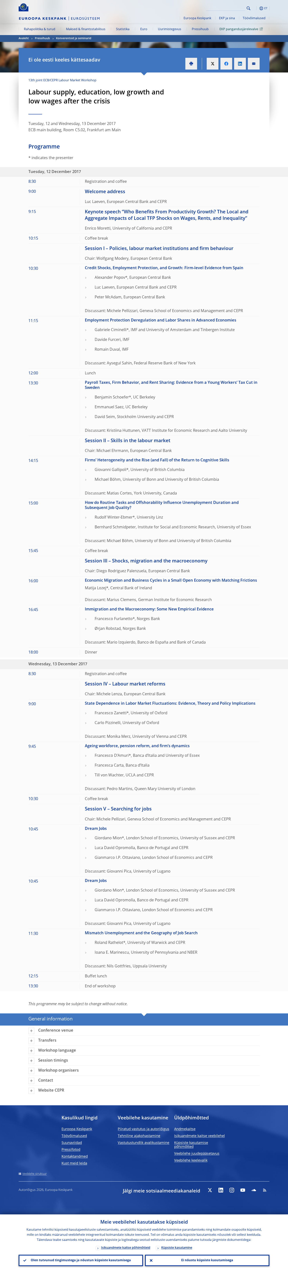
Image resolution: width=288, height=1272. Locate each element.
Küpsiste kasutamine (176, 1247)
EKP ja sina (227, 18)
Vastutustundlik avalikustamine (143, 1143)
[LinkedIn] (221, 1190)
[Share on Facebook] (226, 64)
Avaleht (24, 38)
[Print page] (191, 64)
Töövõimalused (254, 18)
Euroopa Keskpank (197, 18)
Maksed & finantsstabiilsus (85, 29)
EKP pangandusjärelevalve (238, 29)
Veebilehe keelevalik (190, 1160)
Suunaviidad (72, 1143)
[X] (210, 1190)
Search (248, 8)
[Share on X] (212, 64)
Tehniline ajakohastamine (139, 1136)
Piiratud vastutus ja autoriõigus (143, 1129)
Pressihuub (200, 29)
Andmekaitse (185, 1129)
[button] (255, 8)
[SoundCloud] (253, 1190)
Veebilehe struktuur (34, 1173)
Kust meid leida (74, 1163)
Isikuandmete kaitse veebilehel (199, 1136)
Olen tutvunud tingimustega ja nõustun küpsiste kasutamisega (81, 1260)
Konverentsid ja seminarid (73, 38)
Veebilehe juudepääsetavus (196, 1153)
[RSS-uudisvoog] (264, 1190)
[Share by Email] (254, 64)
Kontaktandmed (75, 1156)
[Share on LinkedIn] (240, 64)
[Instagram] (231, 1190)
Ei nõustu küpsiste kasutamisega (207, 1260)
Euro (143, 29)
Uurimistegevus (169, 29)
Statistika (123, 29)
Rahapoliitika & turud (39, 29)
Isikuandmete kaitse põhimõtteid (125, 1247)
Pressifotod (71, 1150)
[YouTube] (242, 1190)
